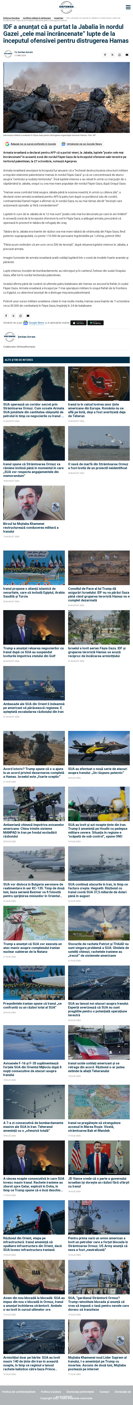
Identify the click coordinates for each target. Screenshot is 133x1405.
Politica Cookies (51, 1391)
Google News (36, 322)
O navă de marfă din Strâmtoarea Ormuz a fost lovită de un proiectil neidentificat (98, 466)
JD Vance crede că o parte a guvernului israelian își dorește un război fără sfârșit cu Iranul (98, 1182)
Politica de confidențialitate (19, 1391)
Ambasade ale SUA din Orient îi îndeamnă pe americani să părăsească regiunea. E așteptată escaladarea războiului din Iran (34, 708)
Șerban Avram (25, 52)
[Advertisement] (99, 516)
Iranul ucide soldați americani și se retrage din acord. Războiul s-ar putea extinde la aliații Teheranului (96, 1067)
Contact (104, 1391)
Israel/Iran (58, 18)
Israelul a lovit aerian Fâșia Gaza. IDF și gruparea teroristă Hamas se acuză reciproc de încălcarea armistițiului (97, 652)
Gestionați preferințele (80, 1391)
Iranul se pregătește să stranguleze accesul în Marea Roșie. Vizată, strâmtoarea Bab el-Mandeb (94, 1127)
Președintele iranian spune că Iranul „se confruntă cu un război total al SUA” (32, 1005)
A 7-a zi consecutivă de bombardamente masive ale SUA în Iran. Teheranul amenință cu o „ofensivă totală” (33, 1127)
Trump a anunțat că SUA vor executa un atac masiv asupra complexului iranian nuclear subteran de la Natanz (32, 948)
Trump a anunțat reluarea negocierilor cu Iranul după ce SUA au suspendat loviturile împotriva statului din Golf (33, 652)
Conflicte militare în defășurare (37, 18)
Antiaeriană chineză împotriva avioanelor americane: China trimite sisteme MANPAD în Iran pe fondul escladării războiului (33, 830)
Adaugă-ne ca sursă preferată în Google (33, 144)
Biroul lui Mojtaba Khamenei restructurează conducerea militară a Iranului (31, 527)
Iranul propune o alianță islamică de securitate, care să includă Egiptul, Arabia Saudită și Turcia (34, 592)
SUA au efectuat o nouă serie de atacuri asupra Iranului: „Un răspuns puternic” (97, 771)
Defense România (11, 18)
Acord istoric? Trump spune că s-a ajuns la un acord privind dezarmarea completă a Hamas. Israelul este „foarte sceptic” (33, 773)
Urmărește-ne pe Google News (84, 144)
